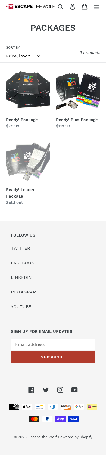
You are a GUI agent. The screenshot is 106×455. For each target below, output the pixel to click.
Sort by (13, 47)
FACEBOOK (22, 262)
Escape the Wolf (43, 437)
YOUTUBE (21, 306)
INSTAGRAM (24, 292)
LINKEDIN (21, 277)
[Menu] (96, 6)
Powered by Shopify (75, 437)
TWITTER (20, 248)
